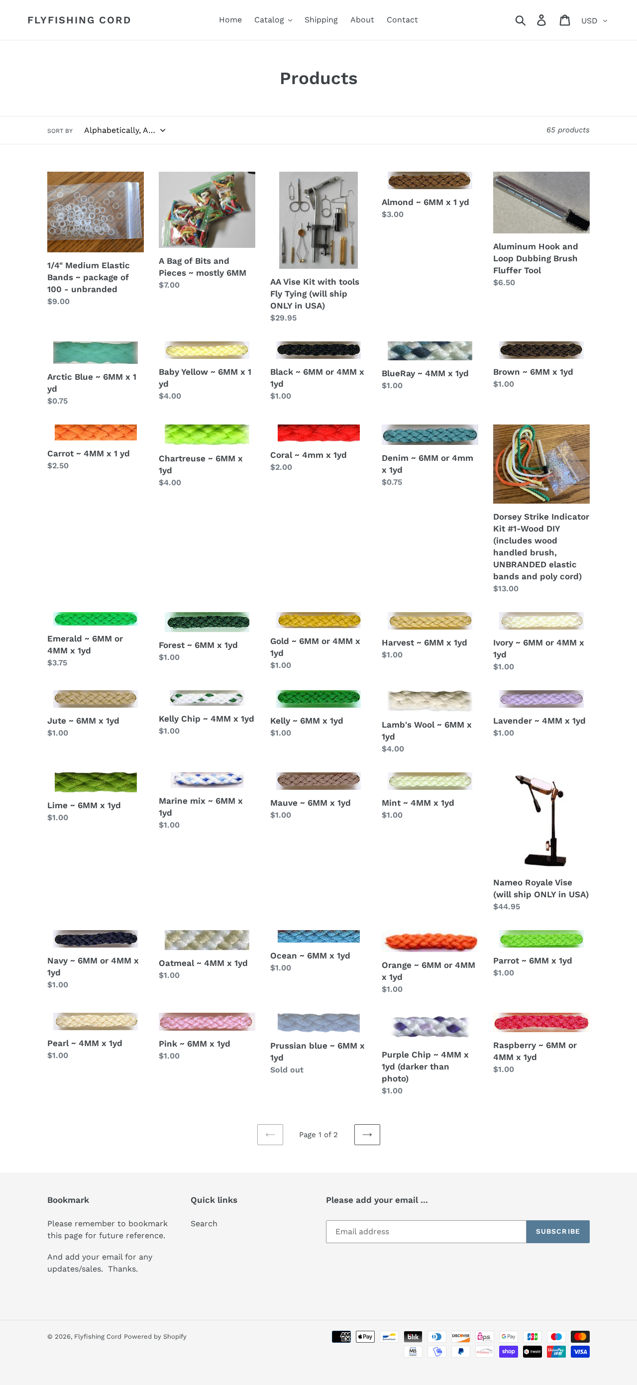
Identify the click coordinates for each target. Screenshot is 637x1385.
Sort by (60, 130)
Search (204, 1223)
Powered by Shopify (155, 1336)
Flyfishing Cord (79, 20)
